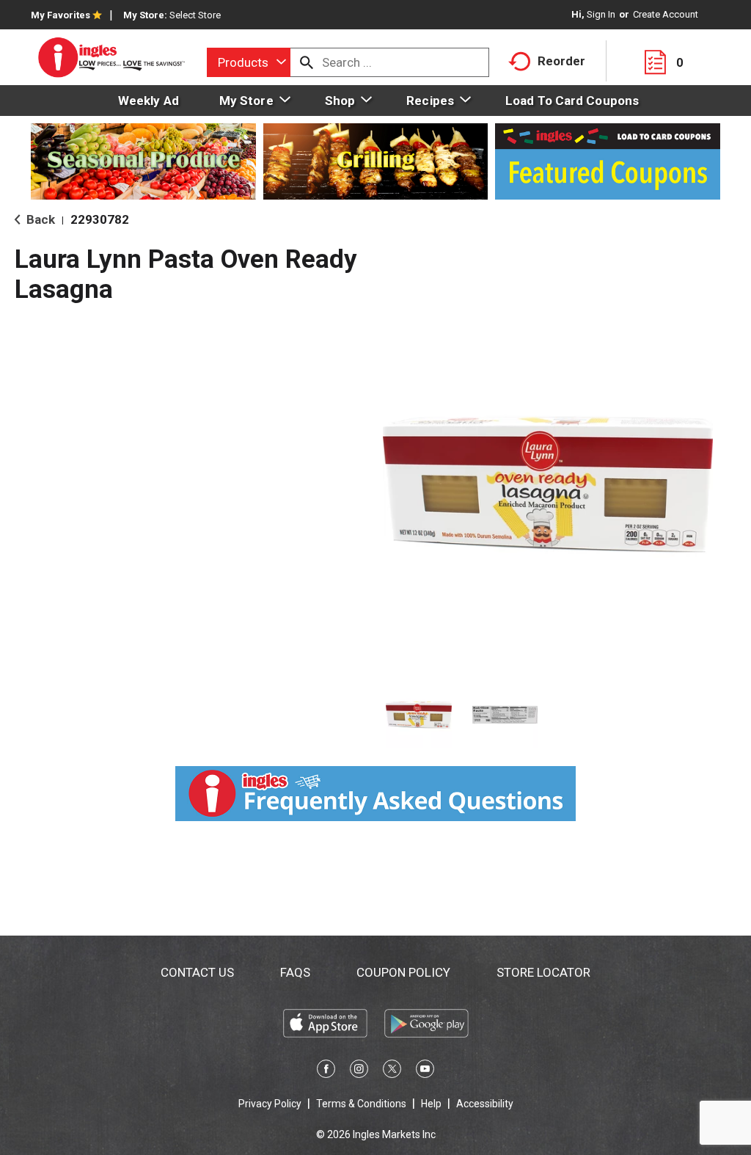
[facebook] (326, 1071)
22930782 (99, 219)
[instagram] (359, 1071)
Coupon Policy (403, 972)
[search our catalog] (306, 62)
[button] (419, 715)
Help (431, 1104)
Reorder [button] (561, 61)
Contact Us (197, 972)
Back (39, 219)
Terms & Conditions (361, 1104)
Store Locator (543, 972)
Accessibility (484, 1104)
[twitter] (392, 1071)
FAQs (295, 972)
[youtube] (425, 1071)
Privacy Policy (269, 1104)
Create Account (665, 14)
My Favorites (60, 15)
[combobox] (248, 62)
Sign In (601, 14)
